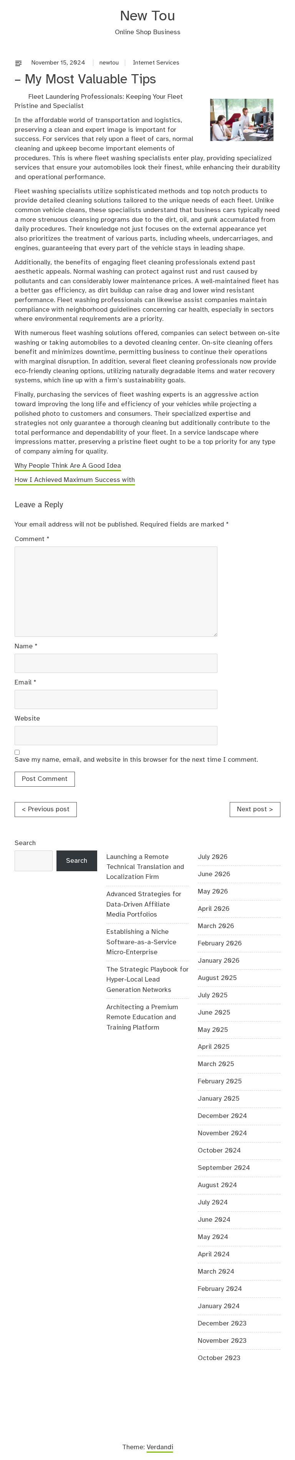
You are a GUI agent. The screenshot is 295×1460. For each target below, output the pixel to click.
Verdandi (160, 1447)
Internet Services (156, 63)
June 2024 (214, 1219)
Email (25, 682)
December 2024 (222, 1116)
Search (25, 843)
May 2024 (213, 1237)
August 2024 (217, 1185)
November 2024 (222, 1133)
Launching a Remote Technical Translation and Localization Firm (145, 867)
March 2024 (216, 1271)
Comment (32, 539)
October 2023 (219, 1358)
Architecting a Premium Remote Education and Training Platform (142, 1017)
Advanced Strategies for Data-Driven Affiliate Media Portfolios (143, 904)
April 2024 (214, 1254)
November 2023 (222, 1340)
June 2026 (214, 874)
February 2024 (220, 1289)
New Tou (147, 16)
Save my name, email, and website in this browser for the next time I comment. (136, 759)
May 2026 (213, 891)
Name (26, 646)
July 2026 (213, 857)
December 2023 (222, 1323)
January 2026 (219, 960)
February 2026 (220, 943)
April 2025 (214, 1046)
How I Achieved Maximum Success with (75, 480)
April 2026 (214, 908)
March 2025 (216, 1064)
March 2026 (216, 926)
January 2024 (219, 1306)
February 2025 (220, 1081)
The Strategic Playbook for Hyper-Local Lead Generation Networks (147, 979)
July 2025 (213, 995)
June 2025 (214, 1012)
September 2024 (224, 1167)
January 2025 (219, 1098)
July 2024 (213, 1202)
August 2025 (217, 978)
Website (27, 718)
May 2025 (213, 1029)
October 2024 (219, 1150)
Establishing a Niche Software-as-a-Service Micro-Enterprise (141, 942)
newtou (109, 63)
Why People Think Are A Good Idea (68, 465)
